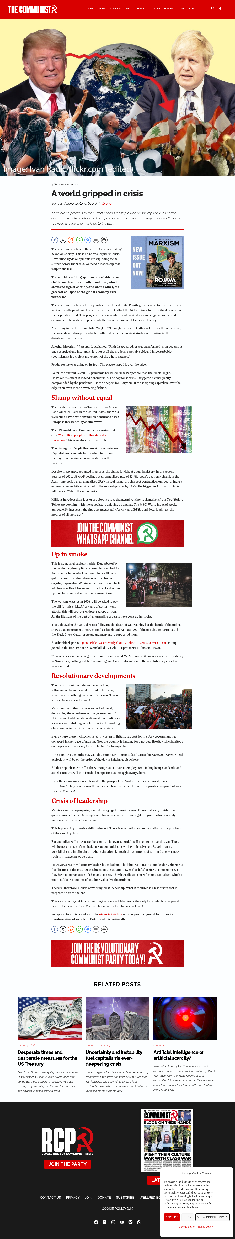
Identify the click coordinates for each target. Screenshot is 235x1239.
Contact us (50, 1197)
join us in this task (110, 914)
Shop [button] (181, 8)
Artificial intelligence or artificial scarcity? (178, 1055)
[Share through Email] (96, 240)
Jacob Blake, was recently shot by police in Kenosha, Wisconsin (124, 643)
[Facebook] (96, 1222)
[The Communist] (32, 11)
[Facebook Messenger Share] (87, 240)
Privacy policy (205, 1226)
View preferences (212, 1217)
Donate (100, 8)
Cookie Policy (187, 1226)
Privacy (73, 1197)
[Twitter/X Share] (63, 240)
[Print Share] (104, 240)
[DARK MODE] (220, 8)
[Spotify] (130, 1222)
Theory (155, 8)
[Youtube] (122, 1222)
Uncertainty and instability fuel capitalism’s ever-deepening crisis (114, 1058)
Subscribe (115, 8)
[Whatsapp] (139, 1222)
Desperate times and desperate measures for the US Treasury (47, 1058)
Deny (187, 1217)
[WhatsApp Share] (79, 240)
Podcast (169, 8)
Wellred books (153, 1197)
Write (129, 8)
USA (32, 1045)
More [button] (191, 8)
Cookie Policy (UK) (117, 1208)
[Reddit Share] (71, 240)
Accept (172, 1217)
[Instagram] (113, 1222)
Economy (109, 203)
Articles (142, 8)
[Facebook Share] (54, 240)
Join (90, 8)
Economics (92, 1045)
